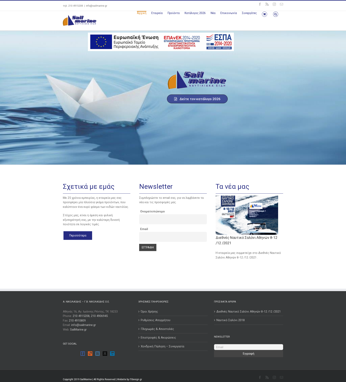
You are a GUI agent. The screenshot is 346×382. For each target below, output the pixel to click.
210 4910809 (77, 320)
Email (144, 229)
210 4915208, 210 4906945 (90, 316)
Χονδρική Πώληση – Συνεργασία (162, 346)
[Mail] (105, 353)
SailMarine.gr (78, 329)
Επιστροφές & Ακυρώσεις (158, 337)
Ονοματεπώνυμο (152, 211)
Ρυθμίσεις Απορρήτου (155, 320)
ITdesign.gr (136, 379)
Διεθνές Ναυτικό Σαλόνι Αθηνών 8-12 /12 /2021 (248, 311)
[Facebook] (82, 353)
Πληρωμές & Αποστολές (157, 329)
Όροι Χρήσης (149, 311)
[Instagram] (97, 353)
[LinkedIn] (112, 353)
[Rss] (90, 353)
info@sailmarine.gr (96, 5)
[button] (275, 14)
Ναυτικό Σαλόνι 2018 (230, 320)
